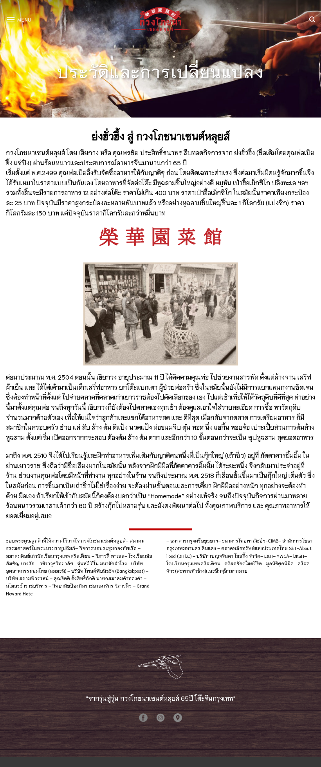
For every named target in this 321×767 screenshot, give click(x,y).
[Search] (312, 19)
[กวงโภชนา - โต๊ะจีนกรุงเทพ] (160, 19)
